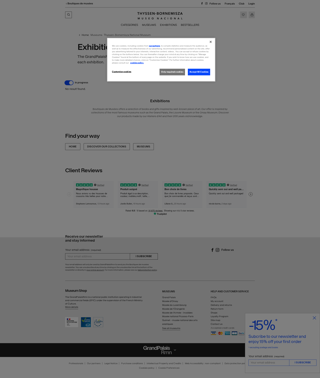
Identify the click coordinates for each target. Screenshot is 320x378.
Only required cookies (172, 72)
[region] (161, 60)
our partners (154, 46)
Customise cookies (121, 72)
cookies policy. (137, 63)
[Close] (210, 42)
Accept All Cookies (199, 72)
